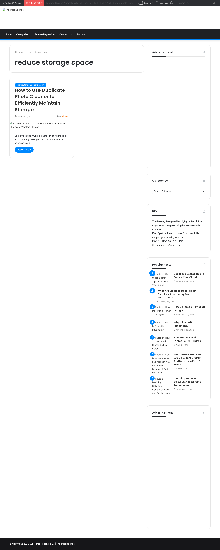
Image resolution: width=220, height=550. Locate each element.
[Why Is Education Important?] (161, 327)
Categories (22, 34)
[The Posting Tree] (13, 10)
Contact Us (65, 34)
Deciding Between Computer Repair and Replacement (187, 382)
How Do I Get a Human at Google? (189, 308)
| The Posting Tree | (65, 543)
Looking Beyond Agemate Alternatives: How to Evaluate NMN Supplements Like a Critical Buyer (97, 3)
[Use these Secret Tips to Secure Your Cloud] (161, 279)
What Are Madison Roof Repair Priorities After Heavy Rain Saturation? (176, 294)
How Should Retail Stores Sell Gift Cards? (188, 339)
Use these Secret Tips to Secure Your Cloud (189, 275)
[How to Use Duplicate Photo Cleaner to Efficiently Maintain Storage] (42, 125)
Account (81, 34)
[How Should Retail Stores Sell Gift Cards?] (161, 343)
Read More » (24, 149)
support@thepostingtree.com (168, 237)
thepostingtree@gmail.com (166, 245)
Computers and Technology (30, 85)
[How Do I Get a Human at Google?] (161, 311)
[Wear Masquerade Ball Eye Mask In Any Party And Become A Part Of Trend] (161, 364)
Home (8, 34)
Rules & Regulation (45, 34)
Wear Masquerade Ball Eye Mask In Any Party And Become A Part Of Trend (188, 359)
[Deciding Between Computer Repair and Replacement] (161, 386)
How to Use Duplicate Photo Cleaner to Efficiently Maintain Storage (40, 100)
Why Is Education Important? (184, 324)
